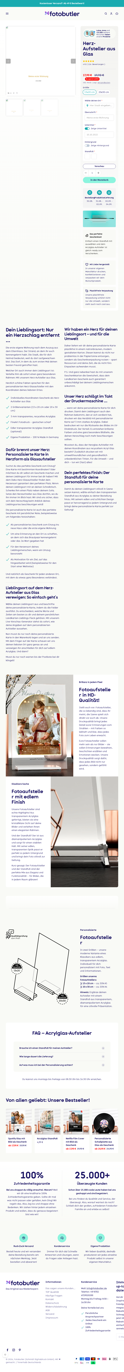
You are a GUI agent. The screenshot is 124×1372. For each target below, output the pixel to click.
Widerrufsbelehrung (56, 1306)
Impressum (52, 1317)
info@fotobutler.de (97, 1288)
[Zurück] (8, 61)
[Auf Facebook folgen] (7, 1350)
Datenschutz (52, 1303)
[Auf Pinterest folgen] (19, 1350)
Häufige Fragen (54, 1295)
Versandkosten (103, 83)
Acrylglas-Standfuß (47, 1138)
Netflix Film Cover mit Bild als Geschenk (75, 1141)
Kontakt (50, 1299)
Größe (86, 87)
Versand (50, 1314)
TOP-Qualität (52, 1292)
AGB (48, 1310)
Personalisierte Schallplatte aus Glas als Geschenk (104, 1141)
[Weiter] (73, 61)
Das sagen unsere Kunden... (60, 1288)
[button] (99, 105)
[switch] (87, 128)
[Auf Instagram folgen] (13, 1350)
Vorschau (99, 166)
